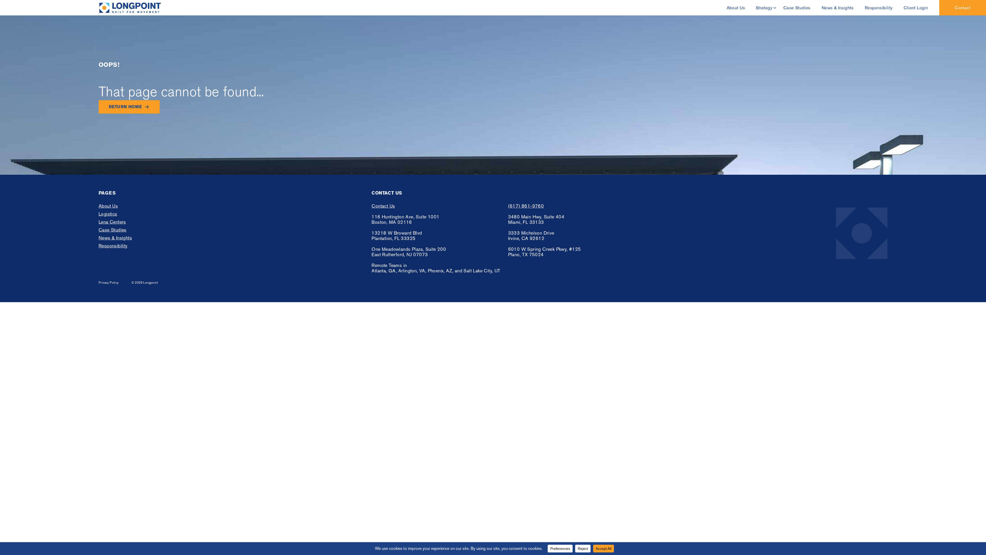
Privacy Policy (109, 282)
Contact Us (383, 206)
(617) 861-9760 (526, 206)
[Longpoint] (130, 7)
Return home (125, 106)
